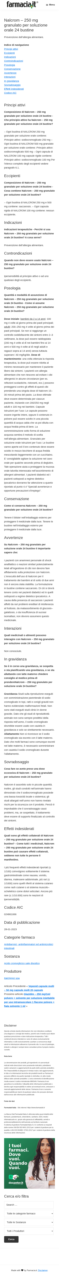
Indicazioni (10, 57)
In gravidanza (11, 81)
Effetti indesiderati (14, 89)
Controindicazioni (13, 61)
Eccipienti (9, 53)
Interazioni (10, 77)
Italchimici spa (12, 978)
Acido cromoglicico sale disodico (22, 963)
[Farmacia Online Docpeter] (29, 1140)
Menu (52, 5)
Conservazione (12, 69)
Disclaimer (42, 1270)
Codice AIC (10, 93)
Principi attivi (11, 49)
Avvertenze (10, 73)
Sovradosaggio (12, 85)
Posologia (9, 65)
